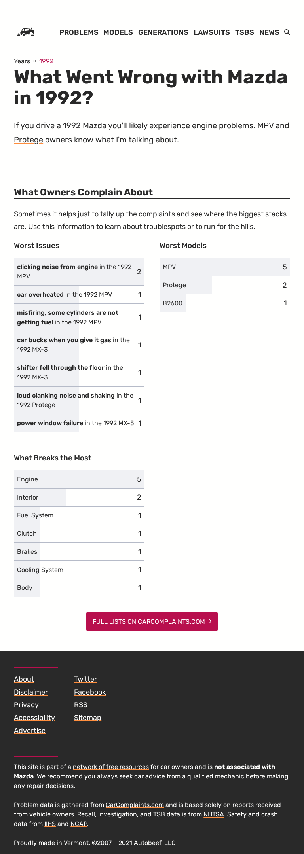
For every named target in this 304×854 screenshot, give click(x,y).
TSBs (244, 32)
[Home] (26, 32)
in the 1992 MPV (74, 271)
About (24, 679)
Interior (27, 497)
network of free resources (111, 767)
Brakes (27, 551)
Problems (79, 32)
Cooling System (40, 570)
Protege (28, 139)
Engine (27, 479)
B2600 (172, 303)
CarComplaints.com (135, 805)
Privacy (26, 705)
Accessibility (34, 717)
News (269, 32)
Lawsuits (212, 32)
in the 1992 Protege (75, 400)
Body (24, 587)
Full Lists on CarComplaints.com (150, 621)
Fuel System (35, 515)
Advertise (30, 730)
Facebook (90, 692)
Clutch (27, 533)
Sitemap (87, 717)
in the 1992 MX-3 (73, 344)
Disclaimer (31, 692)
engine (204, 125)
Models (118, 32)
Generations (163, 32)
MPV (265, 125)
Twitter (85, 679)
